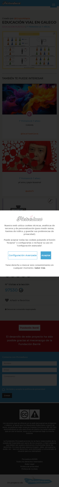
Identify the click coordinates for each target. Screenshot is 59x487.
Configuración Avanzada (23, 255)
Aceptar (45, 255)
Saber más (40, 268)
